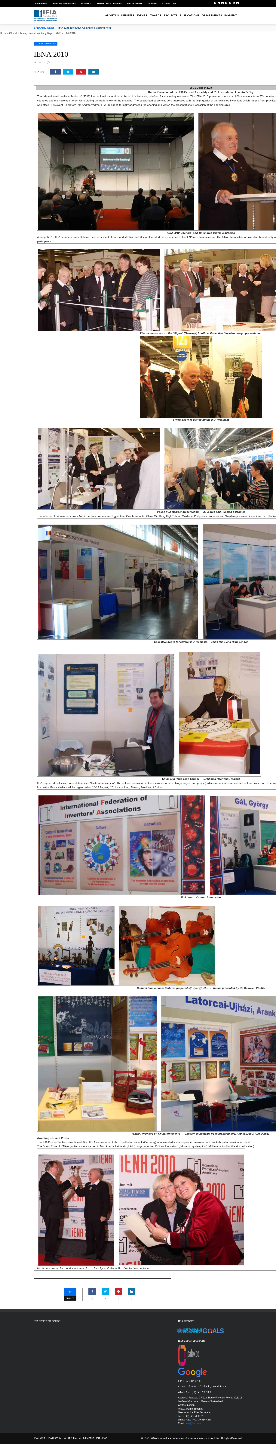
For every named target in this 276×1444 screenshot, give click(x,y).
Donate (152, 3)
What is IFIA (70, 1438)
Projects (170, 15)
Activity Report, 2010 (49, 33)
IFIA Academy (134, 3)
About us (112, 15)
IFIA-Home (39, 1438)
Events (142, 15)
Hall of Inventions (64, 3)
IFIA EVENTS (41, 3)
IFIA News (101, 1438)
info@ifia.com (193, 1423)
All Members (86, 1438)
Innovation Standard (109, 3)
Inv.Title (86, 3)
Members (127, 15)
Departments (212, 15)
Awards (155, 15)
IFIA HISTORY (54, 1438)
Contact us (169, 3)
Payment (230, 15)
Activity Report (28, 33)
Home (3, 33)
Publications (189, 15)
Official (13, 33)
